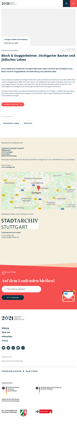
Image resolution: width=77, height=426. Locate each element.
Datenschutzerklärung (12, 361)
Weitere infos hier (11, 104)
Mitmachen (7, 336)
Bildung (5, 328)
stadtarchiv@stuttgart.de (10, 237)
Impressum (7, 357)
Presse (5, 341)
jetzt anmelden (13, 297)
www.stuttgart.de (8, 167)
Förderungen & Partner (20, 371)
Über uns (6, 332)
